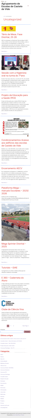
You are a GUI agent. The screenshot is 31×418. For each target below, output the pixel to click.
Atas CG (2, 359)
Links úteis (3, 392)
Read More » (4, 51)
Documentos (3, 383)
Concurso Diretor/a (5, 370)
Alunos (2, 356)
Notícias (2, 396)
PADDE (2, 398)
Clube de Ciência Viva (13, 309)
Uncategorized (4, 407)
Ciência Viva (3, 365)
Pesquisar (3, 329)
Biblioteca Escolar (5, 363)
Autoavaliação (4, 361)
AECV (2, 354)
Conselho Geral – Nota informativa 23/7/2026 (11, 341)
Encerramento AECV (12, 168)
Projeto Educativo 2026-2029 (7, 345)
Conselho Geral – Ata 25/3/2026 (8, 343)
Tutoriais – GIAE (9, 267)
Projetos (2, 400)
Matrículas (3, 394)
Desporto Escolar (4, 378)
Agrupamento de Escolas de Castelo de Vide (11, 6)
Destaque (3, 381)
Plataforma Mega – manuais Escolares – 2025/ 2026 (15, 191)
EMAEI (2, 385)
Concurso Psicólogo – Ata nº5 (7, 348)
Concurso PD (4, 372)
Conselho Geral (4, 376)
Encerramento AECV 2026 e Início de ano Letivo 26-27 (13, 338)
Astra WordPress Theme (18, 415)
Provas (2, 403)
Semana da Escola (5, 405)
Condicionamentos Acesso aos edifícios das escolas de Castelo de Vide (15, 143)
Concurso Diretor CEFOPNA (7, 367)
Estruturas (3, 387)
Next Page (26, 325)
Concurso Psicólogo (5, 374)
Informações (3, 389)
